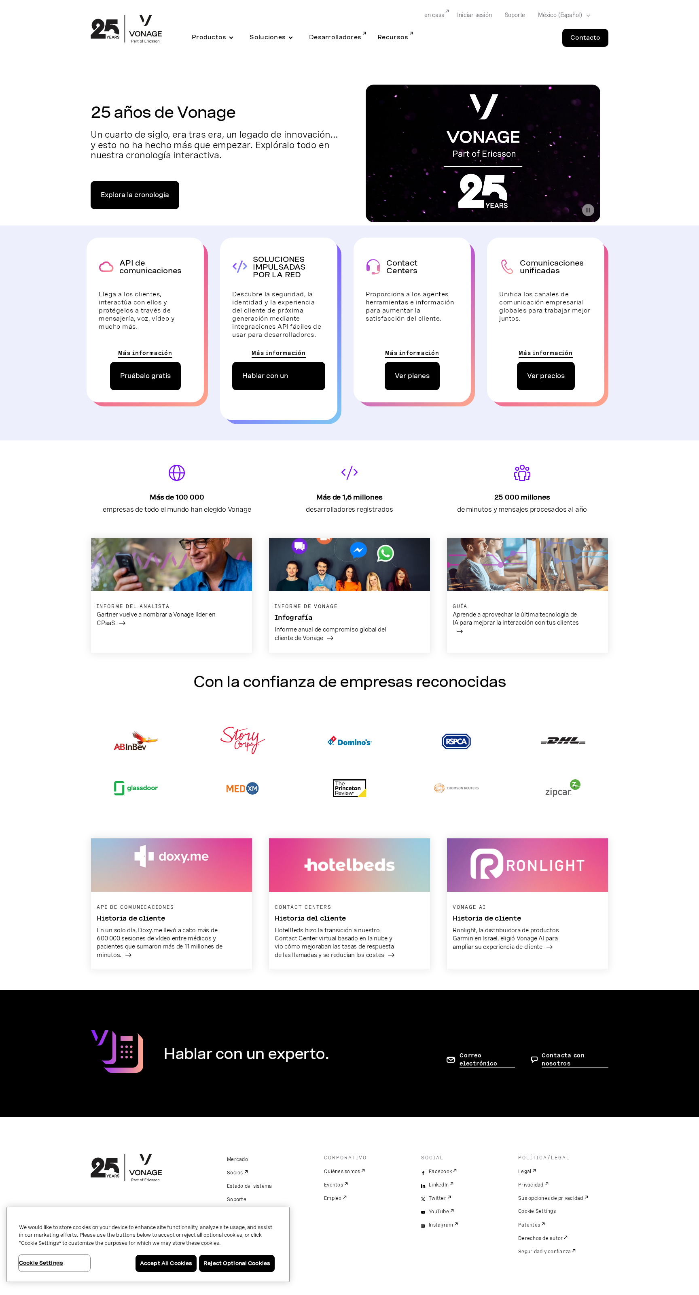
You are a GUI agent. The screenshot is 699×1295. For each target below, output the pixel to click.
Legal (524, 1171)
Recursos (392, 37)
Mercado (237, 1159)
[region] (148, 1244)
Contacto (585, 37)
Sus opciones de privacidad (550, 1198)
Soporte (515, 15)
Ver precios (546, 376)
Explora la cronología (135, 195)
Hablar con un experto (265, 381)
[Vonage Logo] (126, 29)
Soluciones (268, 37)
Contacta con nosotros (563, 1059)
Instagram (441, 1225)
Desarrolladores (335, 37)
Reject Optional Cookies (236, 1263)
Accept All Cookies (166, 1263)
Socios (235, 1173)
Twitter (437, 1198)
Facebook (440, 1171)
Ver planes (412, 376)
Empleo (333, 1198)
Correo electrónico (478, 1059)
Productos (209, 37)
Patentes (529, 1225)
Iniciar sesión (474, 15)
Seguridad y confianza (544, 1252)
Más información (145, 353)
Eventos (333, 1185)
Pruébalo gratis (145, 376)
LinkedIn (439, 1185)
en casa (434, 15)
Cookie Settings (537, 1211)
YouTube (439, 1211)
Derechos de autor (540, 1238)
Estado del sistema (249, 1186)
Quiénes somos (342, 1171)
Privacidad (531, 1185)
